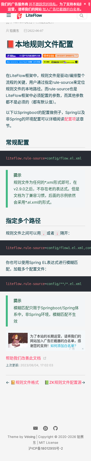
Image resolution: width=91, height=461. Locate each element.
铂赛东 (14, 30)
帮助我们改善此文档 (23, 358)
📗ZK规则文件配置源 (63, 382)
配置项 (70, 119)
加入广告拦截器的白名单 (61, 9)
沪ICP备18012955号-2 (45, 448)
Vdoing (29, 437)
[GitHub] (55, 428)
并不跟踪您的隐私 (42, 4)
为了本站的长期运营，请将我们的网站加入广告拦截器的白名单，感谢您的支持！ (55, 341)
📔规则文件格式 (25, 382)
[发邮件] (36, 428)
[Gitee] (45, 428)
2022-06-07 (35, 30)
